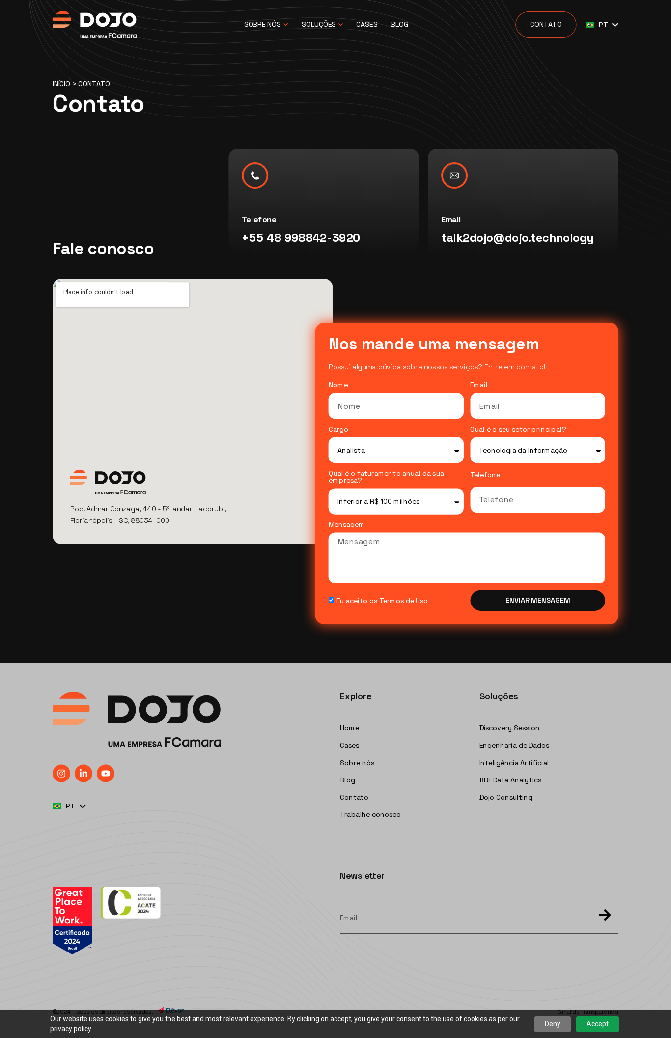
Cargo (339, 429)
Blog (399, 24)
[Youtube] (105, 773)
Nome (338, 385)
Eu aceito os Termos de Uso (382, 601)
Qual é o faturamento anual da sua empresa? (386, 477)
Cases (366, 24)
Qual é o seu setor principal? (518, 429)
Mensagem (347, 525)
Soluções (319, 24)
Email (478, 385)
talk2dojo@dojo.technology (517, 238)
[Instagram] (61, 773)
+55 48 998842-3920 (301, 238)
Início (61, 83)
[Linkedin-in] (83, 773)
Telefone (485, 475)
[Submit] (601, 916)
